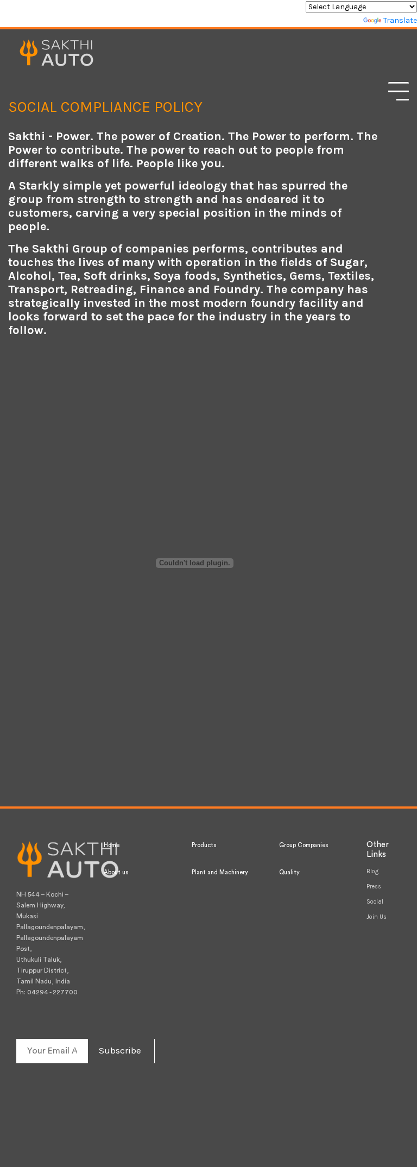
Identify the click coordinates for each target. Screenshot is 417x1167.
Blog (372, 871)
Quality (289, 872)
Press (374, 886)
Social (375, 901)
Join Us (377, 916)
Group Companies (303, 845)
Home (111, 845)
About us (116, 872)
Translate (400, 20)
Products (204, 845)
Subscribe (120, 1050)
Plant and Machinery (220, 872)
